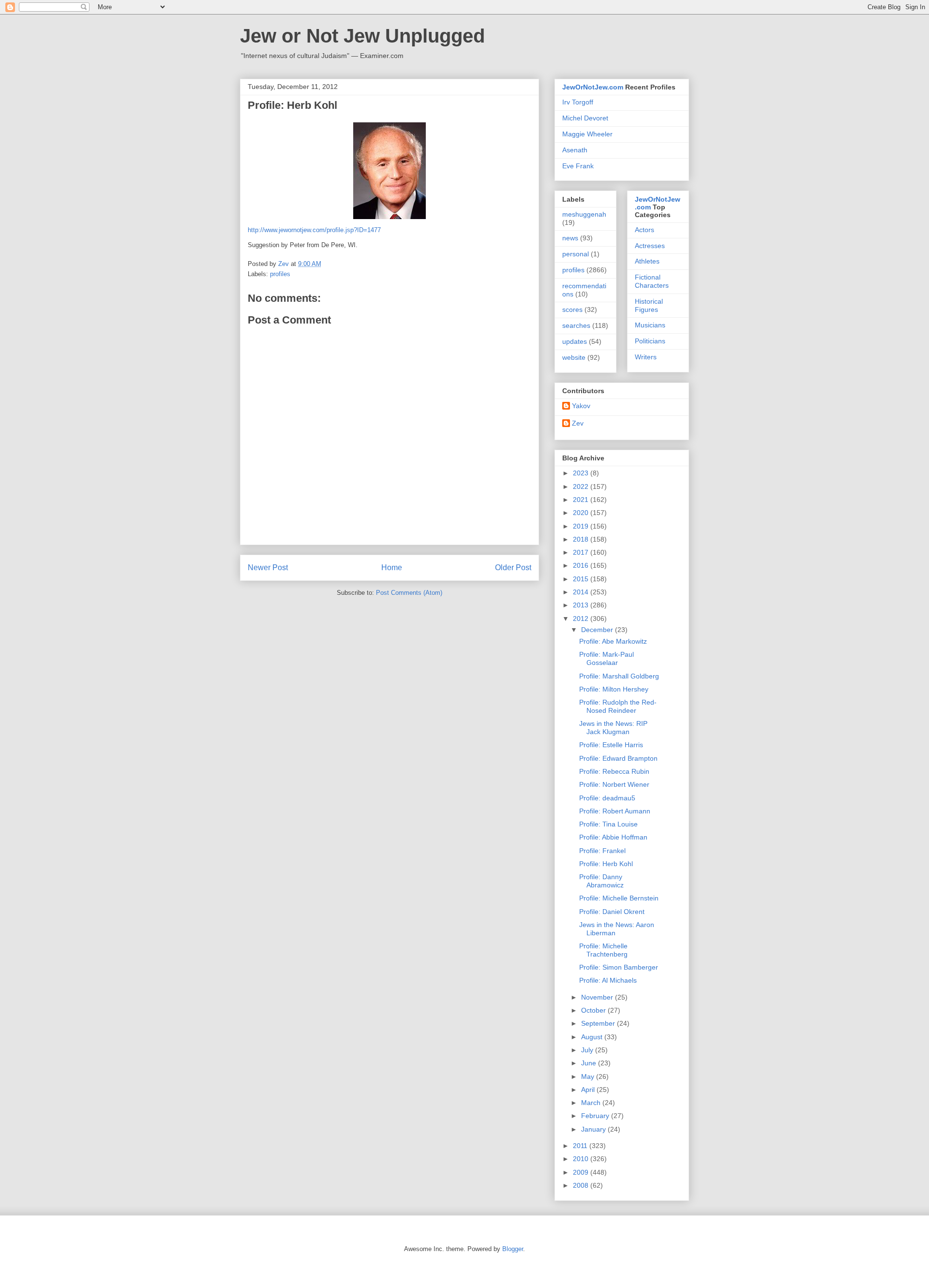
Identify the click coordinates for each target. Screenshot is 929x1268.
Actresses (650, 246)
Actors (644, 230)
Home (391, 567)
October (594, 1010)
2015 (581, 579)
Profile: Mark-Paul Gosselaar (606, 658)
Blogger (512, 1249)
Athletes (647, 261)
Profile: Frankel (602, 851)
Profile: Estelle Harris (611, 745)
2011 (581, 1146)
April (589, 1089)
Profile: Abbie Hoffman (613, 837)
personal (575, 254)
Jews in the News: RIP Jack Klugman (613, 728)
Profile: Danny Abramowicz (601, 881)
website (573, 357)
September (599, 1023)
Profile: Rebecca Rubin (614, 771)
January (594, 1129)
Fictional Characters (652, 281)
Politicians (650, 341)
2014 (581, 592)
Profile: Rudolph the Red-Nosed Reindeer (618, 706)
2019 (581, 526)
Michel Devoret (585, 118)
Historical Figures (649, 305)
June (589, 1063)
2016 (581, 565)
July (588, 1050)
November (598, 997)
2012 (581, 618)
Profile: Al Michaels (608, 980)
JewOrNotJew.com (592, 87)
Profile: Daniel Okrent (611, 911)
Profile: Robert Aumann (614, 811)
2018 (581, 539)
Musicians (650, 325)
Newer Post (268, 567)
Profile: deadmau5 (607, 798)
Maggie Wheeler (587, 134)
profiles (280, 274)
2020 (581, 512)
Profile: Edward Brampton (618, 758)
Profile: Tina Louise (608, 824)
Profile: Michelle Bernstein (619, 898)
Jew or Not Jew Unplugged (362, 35)
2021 (581, 499)
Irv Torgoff (577, 102)
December (598, 630)
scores (572, 309)
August (592, 1037)
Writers (646, 357)
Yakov (581, 406)
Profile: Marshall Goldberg (619, 676)
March (591, 1102)
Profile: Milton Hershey (613, 689)
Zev (578, 423)
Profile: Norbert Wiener (614, 784)
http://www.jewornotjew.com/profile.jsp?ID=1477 (314, 230)
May (588, 1076)
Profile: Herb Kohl (606, 864)
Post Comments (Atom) (409, 592)
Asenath (574, 150)
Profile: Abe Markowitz (613, 641)
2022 (581, 486)
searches (576, 325)
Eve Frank (578, 166)
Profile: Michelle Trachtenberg (603, 950)
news (570, 238)
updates (574, 341)
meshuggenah (584, 214)
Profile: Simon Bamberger (618, 967)
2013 (581, 605)
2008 (581, 1185)
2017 (581, 552)
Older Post (513, 567)
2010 (581, 1159)
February (596, 1116)
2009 (581, 1172)
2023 (581, 473)
